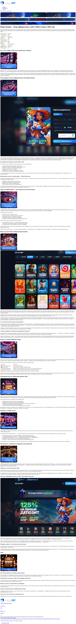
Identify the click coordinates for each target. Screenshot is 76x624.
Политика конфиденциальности (15, 618)
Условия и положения (33, 618)
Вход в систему (3, 10)
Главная (4, 7)
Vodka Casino (5, 8)
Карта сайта (57, 618)
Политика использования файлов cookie (45, 618)
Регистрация (9, 10)
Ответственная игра (25, 618)
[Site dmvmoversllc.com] (9, 5)
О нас (54, 618)
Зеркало (4, 9)
